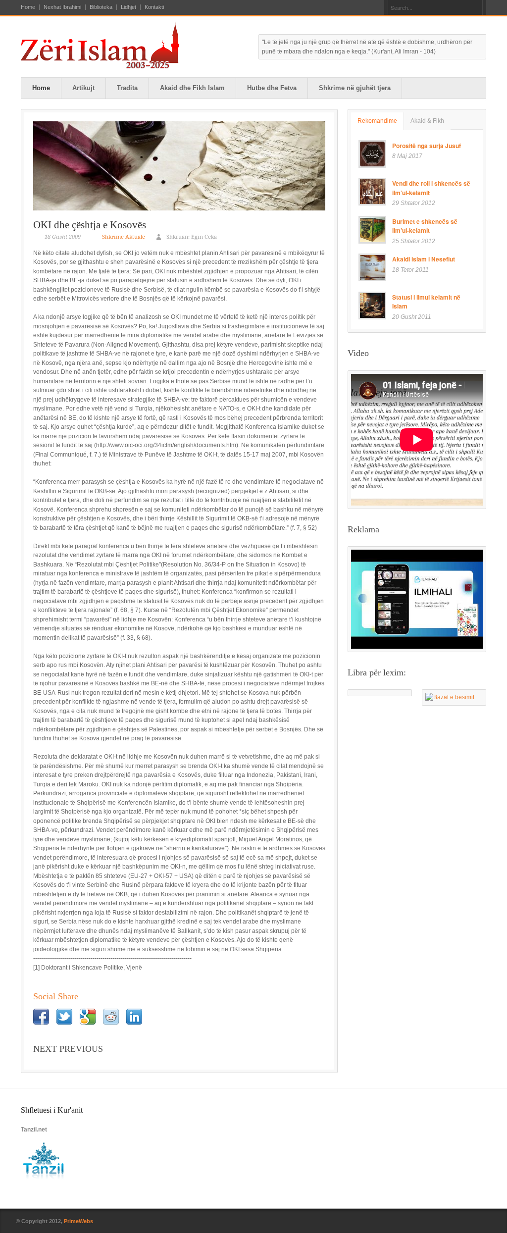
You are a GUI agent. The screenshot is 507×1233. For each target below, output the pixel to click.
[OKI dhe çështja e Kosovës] (179, 165)
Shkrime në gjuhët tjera (355, 88)
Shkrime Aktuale (123, 237)
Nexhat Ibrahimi (62, 7)
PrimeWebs (78, 1221)
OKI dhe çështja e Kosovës (89, 225)
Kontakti (154, 7)
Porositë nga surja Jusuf (426, 145)
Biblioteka (101, 7)
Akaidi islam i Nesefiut (423, 259)
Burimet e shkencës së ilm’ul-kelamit (424, 226)
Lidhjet (128, 7)
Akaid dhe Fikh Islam (192, 88)
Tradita (127, 88)
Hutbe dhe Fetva (272, 88)
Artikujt (83, 88)
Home (28, 7)
